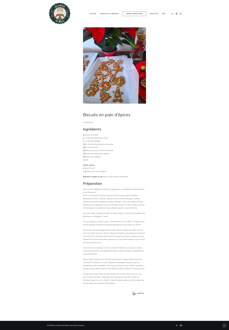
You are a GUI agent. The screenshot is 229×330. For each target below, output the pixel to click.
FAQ (163, 14)
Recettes (154, 14)
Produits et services (109, 14)
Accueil (93, 14)
